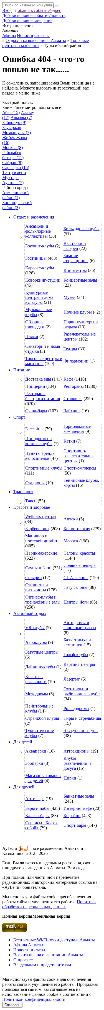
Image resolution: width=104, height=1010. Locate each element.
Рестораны (74, 386)
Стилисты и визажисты (36, 587)
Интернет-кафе (78, 808)
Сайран (12, 162)
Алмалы (21, 117)
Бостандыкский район (17, 205)
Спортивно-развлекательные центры (79, 455)
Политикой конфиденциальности (33, 999)
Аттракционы (77, 751)
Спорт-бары (75, 825)
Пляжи (31, 336)
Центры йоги (76, 602)
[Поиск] (57, 6)
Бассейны (34, 428)
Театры (70, 348)
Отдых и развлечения (33, 217)
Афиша (9, 35)
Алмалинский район (15, 195)
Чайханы (72, 410)
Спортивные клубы (43, 468)
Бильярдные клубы (82, 228)
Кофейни (72, 815)
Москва (12, 147)
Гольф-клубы (76, 654)
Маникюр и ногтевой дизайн (41, 538)
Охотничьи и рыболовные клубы (82, 691)
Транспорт (23, 491)
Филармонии (76, 361)
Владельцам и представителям (42, 964)
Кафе (68, 379)
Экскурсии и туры (81, 730)
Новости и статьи (30, 949)
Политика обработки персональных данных (49, 904)
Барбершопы (37, 528)
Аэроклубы (36, 642)
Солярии (33, 577)
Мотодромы (36, 693)
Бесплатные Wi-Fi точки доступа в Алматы (54, 939)
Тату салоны (75, 587)
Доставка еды (38, 379)
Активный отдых (29, 613)
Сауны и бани (38, 567)
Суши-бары (36, 410)
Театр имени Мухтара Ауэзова (14, 177)
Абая (11, 112)
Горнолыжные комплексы (77, 429)
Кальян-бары (37, 815)
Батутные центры (42, 652)
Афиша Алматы (28, 944)
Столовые (73, 398)
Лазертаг (72, 679)
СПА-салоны (76, 577)
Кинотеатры (75, 270)
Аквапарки (35, 751)
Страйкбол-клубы (42, 718)
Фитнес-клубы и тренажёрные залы (42, 599)
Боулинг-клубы (39, 246)
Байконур (14, 122)
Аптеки (71, 519)
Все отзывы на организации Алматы (48, 954)
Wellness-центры (40, 516)
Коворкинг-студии (42, 280)
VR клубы (35, 627)
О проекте (23, 959)
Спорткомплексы (80, 468)
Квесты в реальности (36, 679)
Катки (69, 441)
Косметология (77, 528)
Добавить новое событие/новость (33, 15)
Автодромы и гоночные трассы (80, 625)
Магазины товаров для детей (43, 778)
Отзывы (42, 35)
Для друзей (23, 787)
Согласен (12, 1005)
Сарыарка (15, 167)
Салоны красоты (79, 553)
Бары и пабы (37, 808)
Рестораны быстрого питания (42, 396)
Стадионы (35, 482)
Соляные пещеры (80, 565)
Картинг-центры (79, 664)
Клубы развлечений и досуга (77, 763)
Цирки (70, 778)
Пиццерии (35, 386)
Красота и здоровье (31, 507)
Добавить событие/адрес (38, 10)
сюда (80, 867)
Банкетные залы (79, 796)
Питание (21, 370)
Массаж (71, 540)
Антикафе (34, 798)
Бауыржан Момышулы (16, 130)
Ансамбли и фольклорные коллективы (38, 231)
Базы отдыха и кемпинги (77, 642)
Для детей (22, 741)
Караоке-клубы (39, 267)
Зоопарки (34, 763)
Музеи (70, 297)
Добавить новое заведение (27, 20)
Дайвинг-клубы (40, 666)
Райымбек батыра (13, 155)
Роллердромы (76, 708)
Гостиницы (36, 258)
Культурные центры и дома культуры (39, 297)
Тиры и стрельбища (82, 718)
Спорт (19, 417)
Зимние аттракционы (76, 258)
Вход (7, 10)
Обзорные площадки (34, 324)
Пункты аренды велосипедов (40, 456)
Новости (25, 35)
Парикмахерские (41, 553)
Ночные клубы (78, 312)
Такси (31, 500)
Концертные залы (80, 280)
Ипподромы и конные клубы (38, 441)
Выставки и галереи (75, 246)
